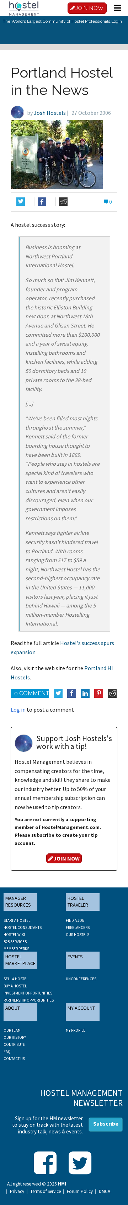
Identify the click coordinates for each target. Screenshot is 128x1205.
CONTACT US (14, 1058)
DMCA (104, 1191)
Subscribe (105, 1123)
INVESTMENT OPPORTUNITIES (28, 993)
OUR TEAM (12, 1030)
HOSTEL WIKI (14, 934)
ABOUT (12, 1008)
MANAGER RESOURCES (18, 901)
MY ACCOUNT (81, 1008)
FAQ (7, 1051)
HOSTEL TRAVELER (78, 901)
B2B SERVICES (15, 941)
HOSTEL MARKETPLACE (20, 960)
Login (116, 21)
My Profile (75, 1030)
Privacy (17, 1191)
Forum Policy (80, 1191)
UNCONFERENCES (81, 978)
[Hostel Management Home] (23, 7)
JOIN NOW (89, 8)
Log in (18, 709)
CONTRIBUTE (14, 1044)
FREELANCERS (78, 927)
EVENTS (75, 956)
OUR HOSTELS (77, 934)
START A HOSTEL (17, 920)
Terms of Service (45, 1191)
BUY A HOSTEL (15, 985)
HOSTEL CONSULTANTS (23, 927)
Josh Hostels (50, 112)
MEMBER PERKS (16, 948)
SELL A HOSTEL (16, 978)
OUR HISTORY (15, 1037)
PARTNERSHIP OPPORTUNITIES (29, 1000)
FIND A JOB (75, 920)
